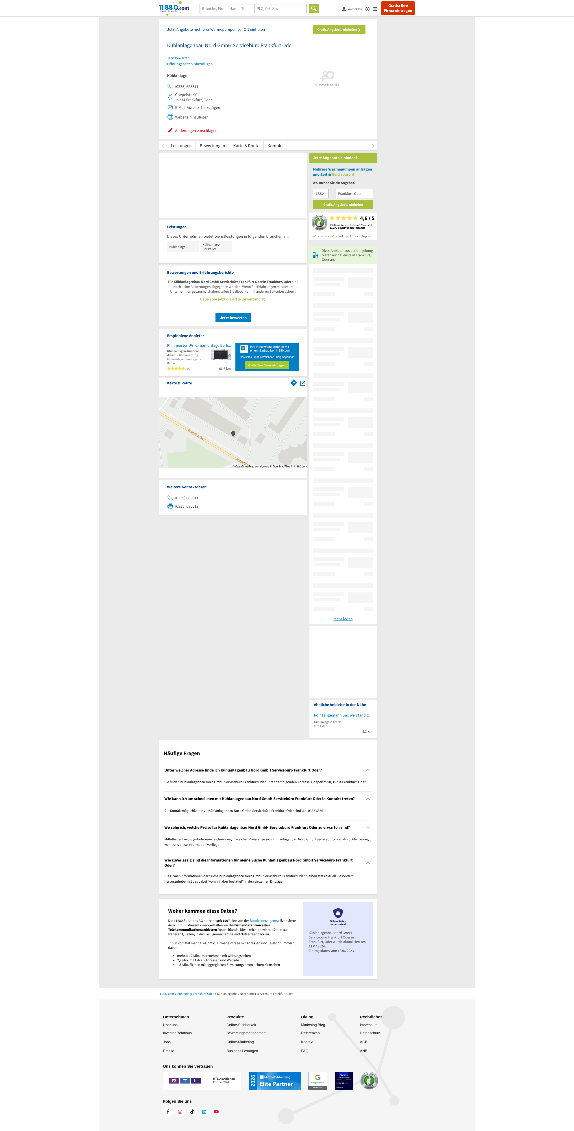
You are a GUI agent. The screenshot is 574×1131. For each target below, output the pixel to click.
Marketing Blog (313, 1025)
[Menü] (377, 8)
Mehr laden (343, 618)
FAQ (304, 1051)
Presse (168, 1051)
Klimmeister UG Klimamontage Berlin (198, 345)
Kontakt (275, 145)
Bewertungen (212, 145)
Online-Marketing (240, 1042)
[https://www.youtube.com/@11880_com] (216, 1112)
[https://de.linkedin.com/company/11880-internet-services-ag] (204, 1112)
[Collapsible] (368, 770)
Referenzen (310, 1033)
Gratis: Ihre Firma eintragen (398, 8)
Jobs (167, 1042)
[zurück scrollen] (163, 145)
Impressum (368, 1025)
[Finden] (314, 8)
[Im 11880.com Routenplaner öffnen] (293, 382)
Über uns (170, 1025)
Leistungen (181, 145)
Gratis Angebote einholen (337, 29)
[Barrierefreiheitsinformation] (369, 8)
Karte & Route (246, 145)
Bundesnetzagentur (265, 920)
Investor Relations (177, 1033)
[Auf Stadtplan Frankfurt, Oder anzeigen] (302, 382)
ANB (363, 1051)
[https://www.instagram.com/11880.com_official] (180, 1112)
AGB (363, 1042)
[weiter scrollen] (373, 145)
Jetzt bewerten (233, 317)
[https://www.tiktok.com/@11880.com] (192, 1112)
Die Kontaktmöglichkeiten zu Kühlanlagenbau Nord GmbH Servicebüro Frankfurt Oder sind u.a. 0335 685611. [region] (246, 810)
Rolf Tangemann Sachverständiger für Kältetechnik (343, 715)
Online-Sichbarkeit (241, 1025)
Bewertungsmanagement (246, 1033)
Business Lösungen (242, 1051)
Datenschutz (370, 1033)
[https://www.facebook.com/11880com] (168, 1112)
